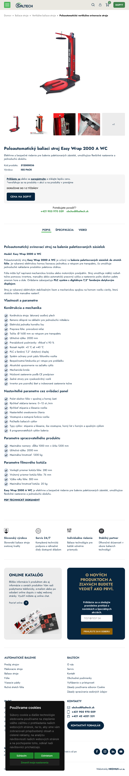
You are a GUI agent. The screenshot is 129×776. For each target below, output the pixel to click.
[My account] (100, 5)
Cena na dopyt (20, 197)
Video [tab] (83, 230)
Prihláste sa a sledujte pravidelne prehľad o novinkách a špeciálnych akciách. (97, 607)
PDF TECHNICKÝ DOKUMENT (22, 500)
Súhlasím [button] (22, 755)
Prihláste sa (13, 179)
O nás (70, 664)
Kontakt (71, 673)
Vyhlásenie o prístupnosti (80, 682)
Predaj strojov (11, 664)
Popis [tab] (46, 230)
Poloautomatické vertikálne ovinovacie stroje (83, 15)
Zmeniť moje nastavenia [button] (34, 762)
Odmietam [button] (47, 755)
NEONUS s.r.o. (117, 769)
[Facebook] (97, 751)
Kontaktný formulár (85, 725)
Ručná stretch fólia (14, 687)
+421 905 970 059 (52, 211)
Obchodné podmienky (79, 678)
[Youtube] (121, 751)
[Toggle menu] (7, 5)
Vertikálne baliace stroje (44, 15)
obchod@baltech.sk (78, 211)
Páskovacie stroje (13, 669)
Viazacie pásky (12, 682)
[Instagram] (105, 751)
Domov (7, 15)
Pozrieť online (16, 602)
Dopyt (119, 5)
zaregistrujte (38, 179)
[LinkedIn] (113, 751)
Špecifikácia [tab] (64, 230)
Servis (70, 669)
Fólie (7, 678)
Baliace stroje (21, 15)
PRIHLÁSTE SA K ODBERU (97, 631)
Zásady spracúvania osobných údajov (87, 692)
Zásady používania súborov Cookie (86, 687)
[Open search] (93, 5)
